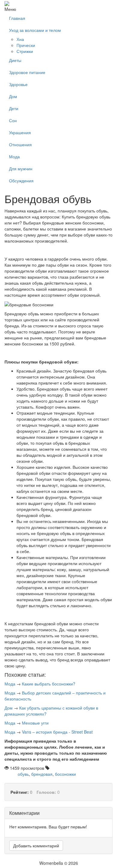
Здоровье (18, 84)
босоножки (65, 774)
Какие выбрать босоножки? (48, 684)
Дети (13, 108)
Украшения (20, 132)
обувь (23, 774)
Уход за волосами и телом (35, 30)
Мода (14, 156)
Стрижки (24, 51)
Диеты (15, 60)
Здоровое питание (27, 72)
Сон (13, 120)
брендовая (41, 774)
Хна (20, 39)
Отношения (20, 144)
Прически (25, 45)
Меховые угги (35, 723)
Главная (17, 18)
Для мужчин (20, 168)
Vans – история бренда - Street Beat (57, 732)
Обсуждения (21, 181)
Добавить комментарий (36, 846)
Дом (13, 96)
